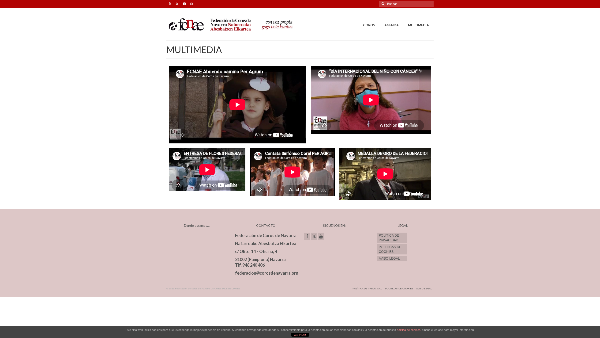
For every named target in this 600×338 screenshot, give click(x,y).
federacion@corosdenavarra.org (266, 273)
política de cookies (408, 330)
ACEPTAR (300, 335)
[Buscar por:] (406, 4)
